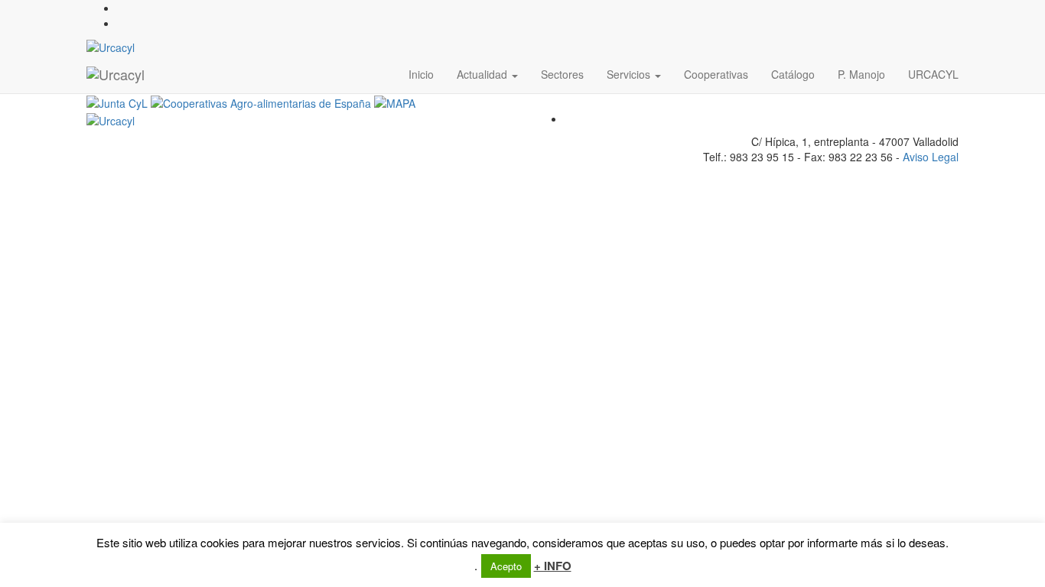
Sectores (562, 74)
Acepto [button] (506, 566)
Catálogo (793, 74)
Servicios (630, 74)
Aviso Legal (931, 156)
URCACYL (933, 74)
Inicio (421, 74)
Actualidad (483, 74)
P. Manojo (861, 74)
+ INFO (552, 566)
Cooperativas (716, 74)
